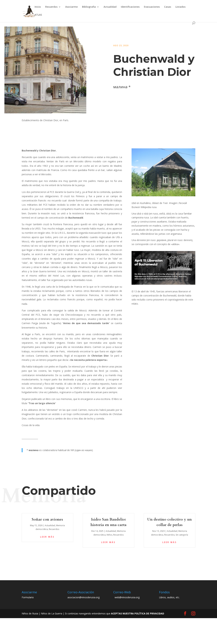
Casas (167, 7)
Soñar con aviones (47, 519)
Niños (109, 534)
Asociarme (71, 7)
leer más (47, 536)
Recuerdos (51, 7)
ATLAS (38, 15)
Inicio (38, 7)
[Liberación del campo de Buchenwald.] (163, 284)
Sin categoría (182, 534)
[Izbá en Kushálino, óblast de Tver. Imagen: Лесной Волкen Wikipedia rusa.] (163, 196)
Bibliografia (89, 7)
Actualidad (110, 7)
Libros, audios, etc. (169, 597)
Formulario (28, 597)
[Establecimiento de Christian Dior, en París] (45, 113)
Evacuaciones (152, 7)
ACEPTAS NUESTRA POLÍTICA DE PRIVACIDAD (137, 613)
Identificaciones (130, 7)
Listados (180, 7)
